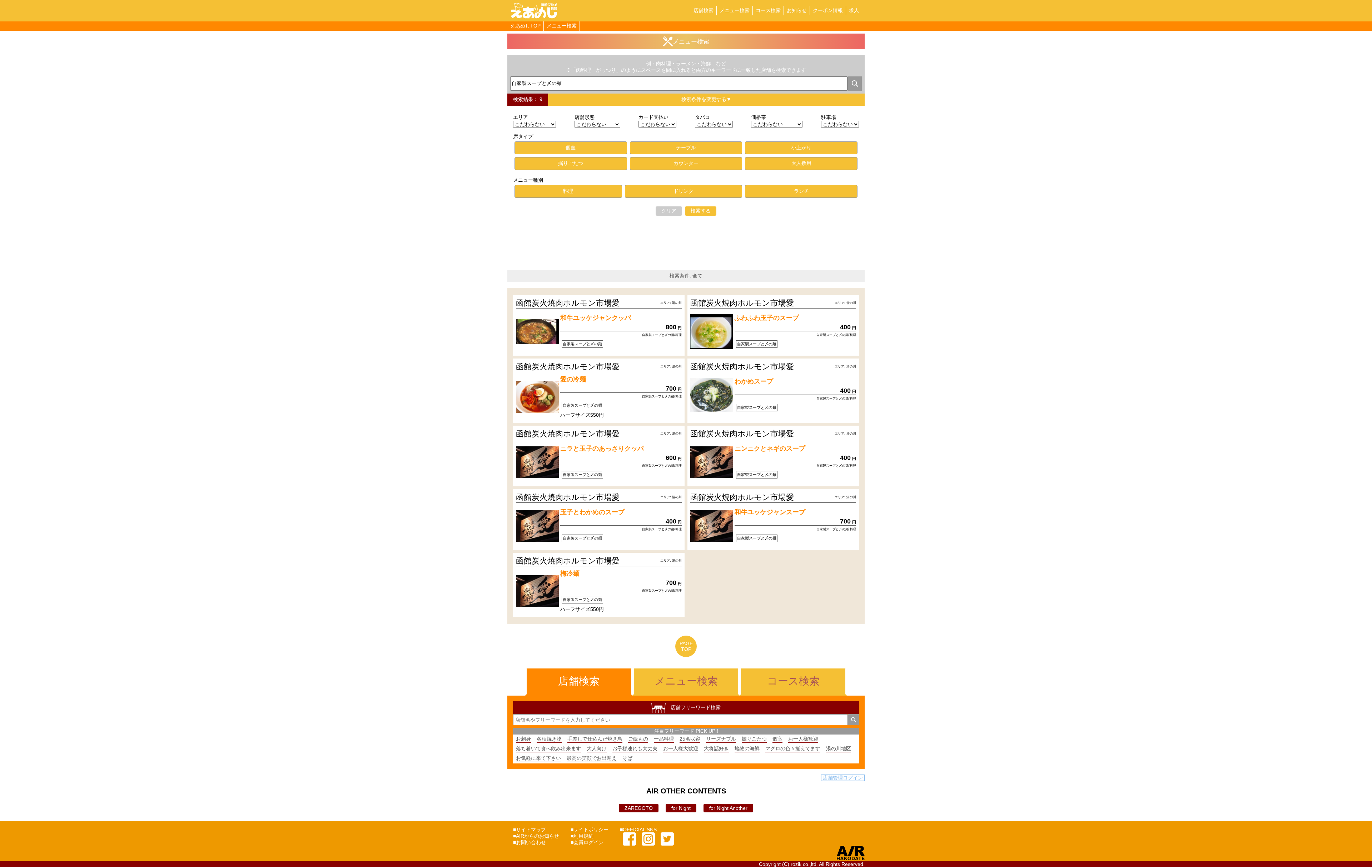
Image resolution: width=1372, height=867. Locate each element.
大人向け (597, 748)
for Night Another (728, 808)
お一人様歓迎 (803, 739)
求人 (854, 10)
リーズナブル (721, 739)
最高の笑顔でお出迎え (592, 758)
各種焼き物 (549, 739)
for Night (681, 808)
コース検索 (768, 10)
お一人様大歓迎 (680, 748)
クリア (668, 211)
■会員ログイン (587, 842)
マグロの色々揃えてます (792, 748)
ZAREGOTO (639, 808)
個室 (777, 739)
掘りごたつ (754, 739)
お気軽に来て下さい (538, 758)
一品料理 (664, 739)
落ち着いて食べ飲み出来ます (548, 748)
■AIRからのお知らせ (536, 836)
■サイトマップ (529, 829)
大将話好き (716, 748)
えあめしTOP (525, 26)
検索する (701, 211)
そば (627, 758)
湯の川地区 (838, 748)
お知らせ (797, 10)
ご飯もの (638, 739)
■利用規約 (582, 836)
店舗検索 (704, 10)
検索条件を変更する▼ (706, 99)
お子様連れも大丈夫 (634, 748)
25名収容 (690, 739)
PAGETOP (686, 646)
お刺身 (523, 739)
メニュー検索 (735, 10)
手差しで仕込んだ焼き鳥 (594, 739)
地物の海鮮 (747, 748)
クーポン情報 (828, 10)
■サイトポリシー (589, 829)
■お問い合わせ (529, 842)
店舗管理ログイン (843, 778)
